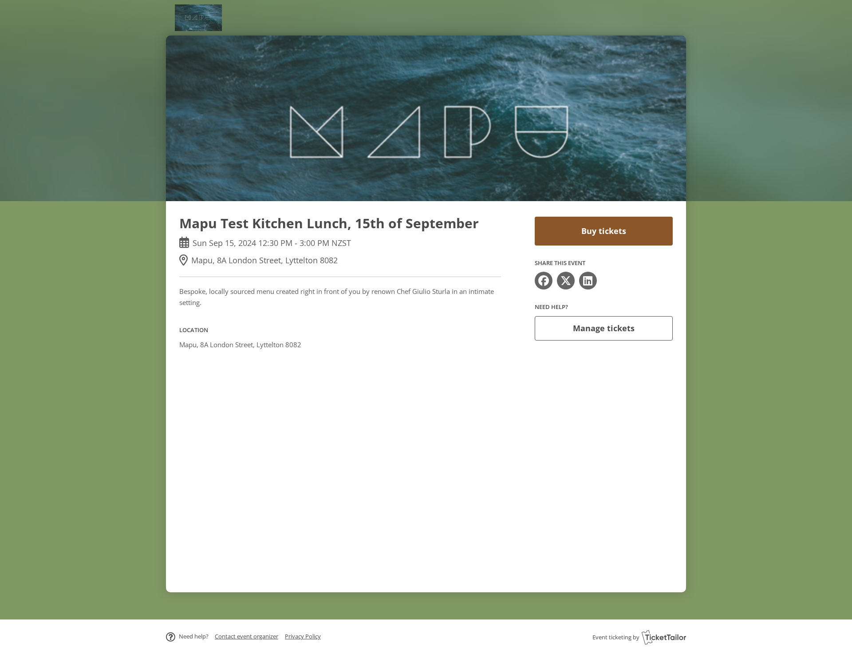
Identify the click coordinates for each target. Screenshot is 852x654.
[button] (246, 636)
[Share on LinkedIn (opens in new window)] (588, 280)
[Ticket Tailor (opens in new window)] (664, 637)
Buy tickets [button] (603, 231)
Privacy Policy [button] (303, 636)
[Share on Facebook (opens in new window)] (543, 280)
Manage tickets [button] (604, 328)
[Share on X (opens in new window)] (566, 280)
